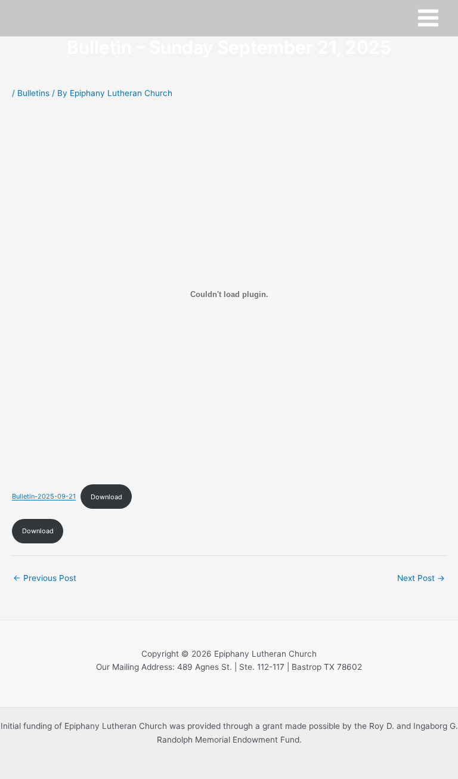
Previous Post (44, 578)
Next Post (421, 578)
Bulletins (33, 93)
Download (106, 497)
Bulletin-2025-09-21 (44, 497)
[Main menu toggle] (428, 18)
